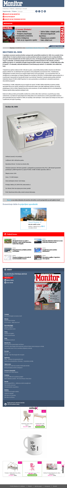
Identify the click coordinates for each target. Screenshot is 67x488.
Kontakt (25, 8)
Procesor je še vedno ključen (11, 372)
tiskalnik (53, 48)
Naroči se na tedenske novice (15, 19)
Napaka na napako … (9, 333)
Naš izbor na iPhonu (9, 397)
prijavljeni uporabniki (29, 204)
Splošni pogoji (38, 486)
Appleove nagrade (8, 393)
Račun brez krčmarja (9, 335)
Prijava (14, 11)
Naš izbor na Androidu (10, 395)
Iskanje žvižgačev (8, 327)
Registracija (6, 11)
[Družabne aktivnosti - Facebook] (36, 11)
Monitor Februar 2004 (39, 48)
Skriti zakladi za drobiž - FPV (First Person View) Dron (17, 378)
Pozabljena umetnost (9, 340)
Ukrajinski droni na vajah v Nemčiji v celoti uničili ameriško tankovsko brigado (21, 242)
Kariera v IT (7, 352)
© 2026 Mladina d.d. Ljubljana (17, 486)
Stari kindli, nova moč (9, 385)
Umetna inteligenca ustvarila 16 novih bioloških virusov (21, 258)
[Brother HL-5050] (31, 132)
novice (14, 239)
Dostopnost (47, 486)
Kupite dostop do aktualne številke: (16, 402)
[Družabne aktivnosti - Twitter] (39, 11)
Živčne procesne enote (9, 329)
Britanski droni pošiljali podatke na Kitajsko (21, 250)
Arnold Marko (29, 48)
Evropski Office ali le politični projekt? (13, 376)
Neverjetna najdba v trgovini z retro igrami (51, 258)
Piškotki (12, 8)
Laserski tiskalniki (57, 46)
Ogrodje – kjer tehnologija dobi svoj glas (14, 354)
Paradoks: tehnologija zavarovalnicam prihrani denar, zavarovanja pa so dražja (24, 346)
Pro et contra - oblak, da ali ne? (12, 322)
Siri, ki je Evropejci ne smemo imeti (13, 316)
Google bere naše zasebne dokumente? (49, 250)
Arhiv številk (10, 282)
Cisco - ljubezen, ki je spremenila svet (13, 359)
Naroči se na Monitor (12, 14)
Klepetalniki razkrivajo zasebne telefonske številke (16, 365)
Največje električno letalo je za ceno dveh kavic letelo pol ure (52, 241)
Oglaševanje (19, 8)
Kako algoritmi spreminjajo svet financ (14, 344)
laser (50, 48)
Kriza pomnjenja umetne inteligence (13, 367)
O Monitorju (6, 8)
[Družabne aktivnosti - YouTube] (41, 11)
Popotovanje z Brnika (9, 320)
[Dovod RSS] (44, 11)
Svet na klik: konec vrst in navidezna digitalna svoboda (18, 348)
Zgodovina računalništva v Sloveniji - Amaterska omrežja (18, 361)
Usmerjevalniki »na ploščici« (11, 387)
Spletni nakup (10, 17)
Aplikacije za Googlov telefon (11, 391)
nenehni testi (59, 48)
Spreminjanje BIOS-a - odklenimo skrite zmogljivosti (17, 383)
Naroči (9, 200)
